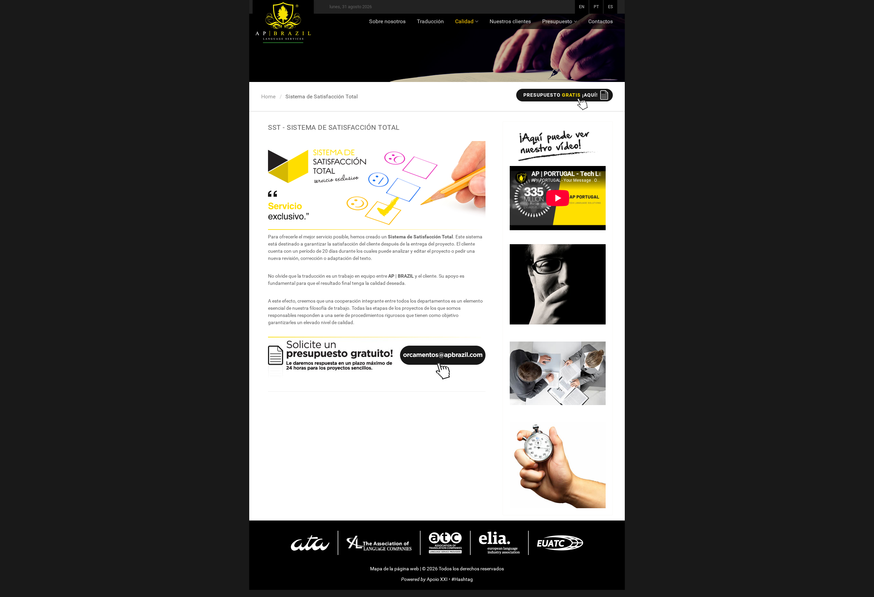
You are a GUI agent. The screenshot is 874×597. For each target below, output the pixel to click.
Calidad (464, 21)
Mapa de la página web (394, 568)
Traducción (430, 21)
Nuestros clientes (510, 21)
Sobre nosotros (387, 21)
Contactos (600, 21)
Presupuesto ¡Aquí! (560, 95)
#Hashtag (462, 579)
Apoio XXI (437, 579)
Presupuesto (557, 21)
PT (596, 6)
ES (610, 6)
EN (581, 6)
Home (268, 96)
